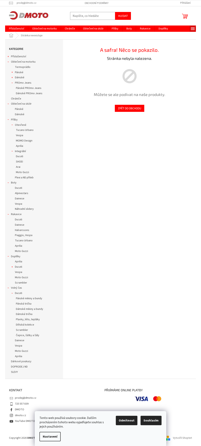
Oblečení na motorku (23, 62)
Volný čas (16, 288)
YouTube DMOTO (25, 421)
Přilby (14, 120)
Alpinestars (21, 193)
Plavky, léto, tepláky (28, 319)
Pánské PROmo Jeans (28, 88)
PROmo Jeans (23, 83)
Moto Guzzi (22, 172)
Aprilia (19, 146)
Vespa (19, 135)
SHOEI (19, 162)
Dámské (19, 77)
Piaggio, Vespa (23, 235)
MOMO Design (24, 141)
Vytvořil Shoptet (182, 438)
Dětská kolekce (25, 325)
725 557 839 (21, 404)
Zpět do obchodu (129, 108)
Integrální (20, 151)
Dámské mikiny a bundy (29, 309)
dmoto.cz (20, 415)
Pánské (19, 72)
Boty (13, 183)
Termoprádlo (22, 67)
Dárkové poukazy (21, 361)
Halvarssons (22, 230)
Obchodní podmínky (97, 3)
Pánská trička (23, 304)
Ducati (19, 156)
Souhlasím (151, 420)
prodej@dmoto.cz (25, 398)
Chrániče (16, 99)
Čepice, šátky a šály (27, 335)
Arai (18, 167)
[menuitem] (16, 29)
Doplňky (15, 256)
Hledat (123, 15)
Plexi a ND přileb (24, 178)
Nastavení (50, 436)
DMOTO (19, 409)
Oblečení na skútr (21, 104)
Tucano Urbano (25, 130)
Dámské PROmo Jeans (29, 93)
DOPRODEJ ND (19, 367)
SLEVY (14, 372)
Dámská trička (24, 314)
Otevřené (20, 125)
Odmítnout (126, 420)
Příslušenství (18, 56)
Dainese (19, 199)
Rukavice (16, 214)
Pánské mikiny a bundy (29, 298)
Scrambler (21, 283)
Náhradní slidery (24, 209)
